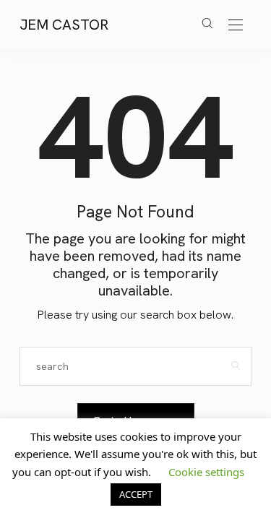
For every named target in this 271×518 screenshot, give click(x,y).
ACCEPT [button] (135, 494)
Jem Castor (64, 24)
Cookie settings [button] (206, 472)
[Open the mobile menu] (235, 25)
